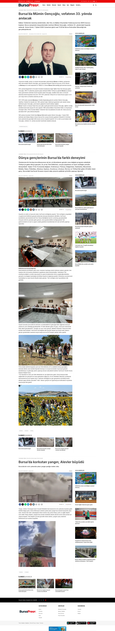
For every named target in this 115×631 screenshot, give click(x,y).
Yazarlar (79, 609)
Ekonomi (54, 5)
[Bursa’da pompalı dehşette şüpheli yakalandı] (85, 219)
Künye (79, 611)
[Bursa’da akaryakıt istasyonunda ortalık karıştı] (85, 97)
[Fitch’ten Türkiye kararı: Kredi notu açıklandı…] (85, 79)
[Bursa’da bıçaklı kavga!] (27, 138)
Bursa (44, 5)
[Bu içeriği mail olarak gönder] (31, 77)
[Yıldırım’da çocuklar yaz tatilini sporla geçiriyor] (85, 514)
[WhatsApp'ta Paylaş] (25, 77)
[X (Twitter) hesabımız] (90, 1)
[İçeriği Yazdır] (33, 77)
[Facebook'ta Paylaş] (20, 77)
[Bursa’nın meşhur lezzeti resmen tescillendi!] (63, 442)
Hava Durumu (61, 613)
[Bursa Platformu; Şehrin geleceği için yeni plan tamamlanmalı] (85, 200)
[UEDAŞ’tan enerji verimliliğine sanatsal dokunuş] (85, 41)
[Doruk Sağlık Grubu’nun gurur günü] (85, 497)
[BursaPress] (29, 6)
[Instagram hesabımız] (43, 600)
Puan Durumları (61, 615)
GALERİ (22, 1)
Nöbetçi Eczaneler (62, 609)
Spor (68, 5)
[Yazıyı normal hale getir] (42, 77)
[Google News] (68, 77)
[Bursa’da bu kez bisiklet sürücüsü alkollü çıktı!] (85, 116)
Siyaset (59, 5)
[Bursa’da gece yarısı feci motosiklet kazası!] (63, 583)
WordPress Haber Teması (36, 623)
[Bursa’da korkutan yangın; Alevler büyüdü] (63, 138)
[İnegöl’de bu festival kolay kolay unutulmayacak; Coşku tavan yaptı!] (85, 533)
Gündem (49, 5)
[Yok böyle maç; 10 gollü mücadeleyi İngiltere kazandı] (85, 237)
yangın (26, 572)
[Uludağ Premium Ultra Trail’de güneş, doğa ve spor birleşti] (85, 60)
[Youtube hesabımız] (94, 1)
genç (32, 430)
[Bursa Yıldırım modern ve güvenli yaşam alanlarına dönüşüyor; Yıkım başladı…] (85, 552)
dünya (26, 430)
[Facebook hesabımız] (88, 1)
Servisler (78, 5)
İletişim (79, 613)
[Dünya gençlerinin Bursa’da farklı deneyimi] (45, 138)
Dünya (63, 5)
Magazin (72, 5)
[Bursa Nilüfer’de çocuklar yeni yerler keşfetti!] (85, 256)
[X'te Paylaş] (22, 77)
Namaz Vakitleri (61, 611)
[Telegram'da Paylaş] (28, 77)
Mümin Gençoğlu (24, 126)
